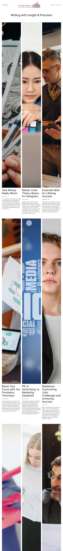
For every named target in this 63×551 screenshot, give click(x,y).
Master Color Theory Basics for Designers (30, 193)
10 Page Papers (5, 4)
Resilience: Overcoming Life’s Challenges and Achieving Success (51, 394)
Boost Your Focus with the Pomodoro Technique (11, 391)
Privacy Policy (52, 4)
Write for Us (59, 4)
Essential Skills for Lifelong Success (51, 193)
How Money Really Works (9, 192)
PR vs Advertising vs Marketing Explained (30, 391)
